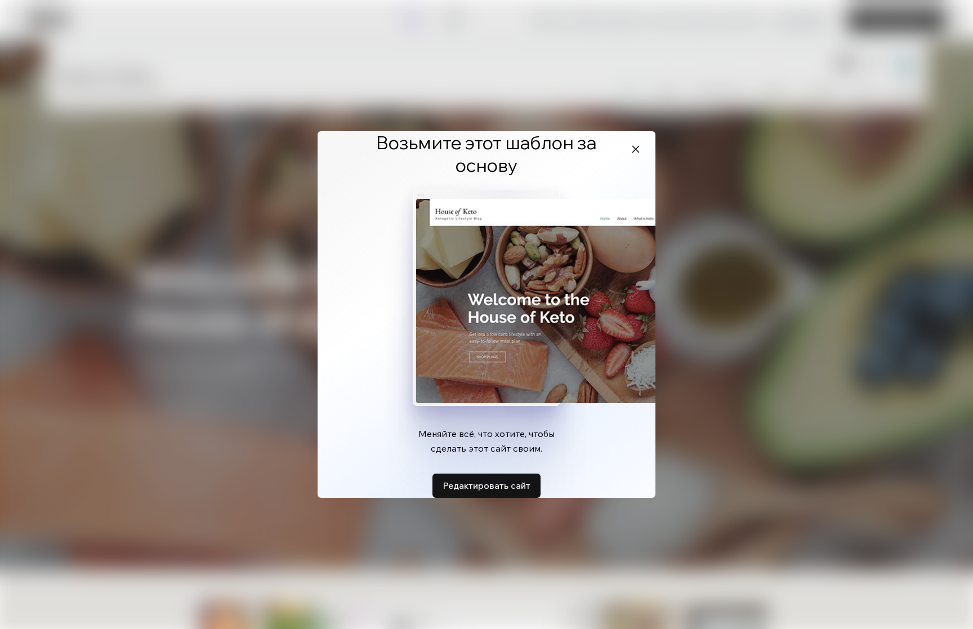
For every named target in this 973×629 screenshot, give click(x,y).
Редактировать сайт (486, 485)
